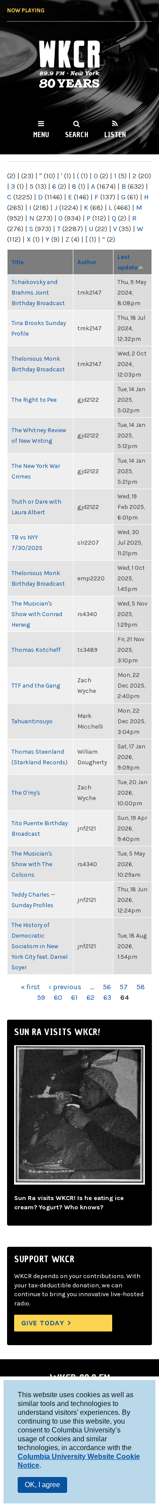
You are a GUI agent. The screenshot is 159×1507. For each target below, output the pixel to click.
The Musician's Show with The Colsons (31, 864)
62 (91, 997)
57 (124, 987)
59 (41, 997)
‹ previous (65, 987)
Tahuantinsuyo (32, 721)
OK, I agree (42, 1484)
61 (74, 997)
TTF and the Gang (35, 685)
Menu (41, 134)
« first (30, 987)
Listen (115, 134)
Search (76, 134)
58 (140, 987)
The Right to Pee (34, 399)
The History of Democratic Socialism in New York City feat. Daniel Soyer (39, 946)
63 (107, 997)
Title (17, 262)
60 (58, 997)
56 (107, 987)
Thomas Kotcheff (36, 649)
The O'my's (25, 792)
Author (87, 262)
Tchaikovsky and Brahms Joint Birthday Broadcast (38, 292)
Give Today (42, 1323)
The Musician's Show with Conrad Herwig (36, 614)
